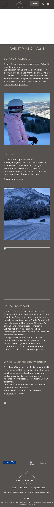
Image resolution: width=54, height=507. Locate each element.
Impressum (25, 504)
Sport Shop (30, 171)
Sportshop (40, 349)
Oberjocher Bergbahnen (15, 84)
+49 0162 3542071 (29, 492)
